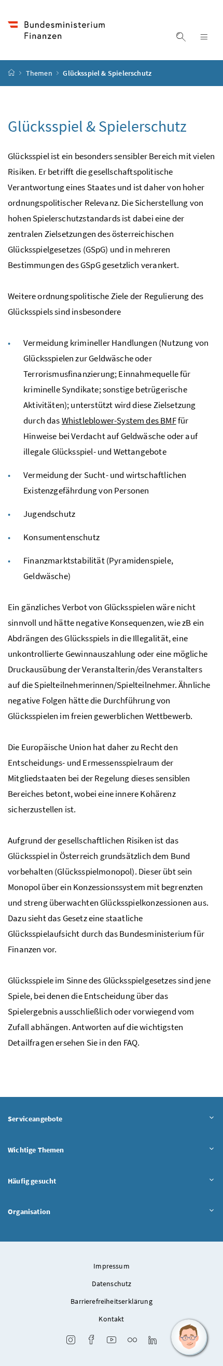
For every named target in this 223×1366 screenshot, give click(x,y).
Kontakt (111, 1318)
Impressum (111, 1266)
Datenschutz (112, 1283)
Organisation (29, 1211)
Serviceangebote (35, 1118)
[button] (189, 1337)
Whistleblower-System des (119, 420)
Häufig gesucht (32, 1181)
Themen (40, 73)
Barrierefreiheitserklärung (111, 1301)
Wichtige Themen (36, 1149)
